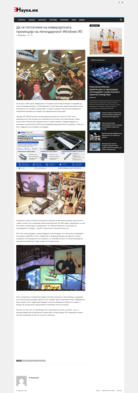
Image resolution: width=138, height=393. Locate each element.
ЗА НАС (98, 390)
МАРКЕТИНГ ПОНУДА (108, 390)
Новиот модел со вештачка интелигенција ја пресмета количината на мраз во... (111, 115)
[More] (36, 44)
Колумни (64, 20)
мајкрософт (41, 360)
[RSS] (122, 2)
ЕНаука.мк (92, 97)
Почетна (21, 20)
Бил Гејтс (33, 360)
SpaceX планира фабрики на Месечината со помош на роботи (112, 135)
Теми (74, 20)
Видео (82, 20)
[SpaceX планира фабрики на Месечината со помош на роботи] (94, 136)
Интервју (53, 20)
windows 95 (26, 360)
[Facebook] (119, 2)
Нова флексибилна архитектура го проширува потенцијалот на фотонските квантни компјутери (104, 90)
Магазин (42, 20)
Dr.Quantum (22, 35)
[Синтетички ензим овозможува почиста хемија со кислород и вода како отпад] (94, 126)
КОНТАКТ (119, 390)
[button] (120, 20)
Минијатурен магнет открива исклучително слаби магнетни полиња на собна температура (111, 146)
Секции (31, 20)
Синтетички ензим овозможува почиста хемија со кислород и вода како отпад (112, 126)
